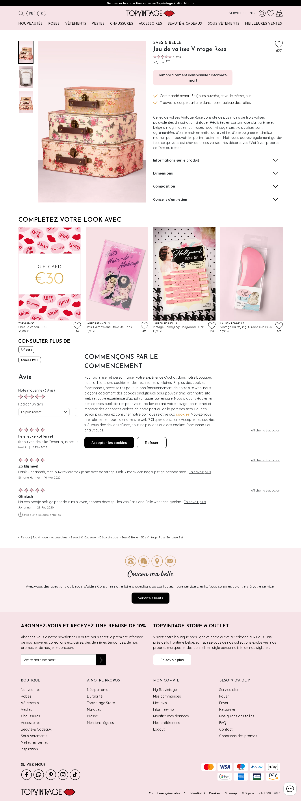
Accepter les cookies (109, 442)
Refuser (152, 442)
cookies (183, 414)
